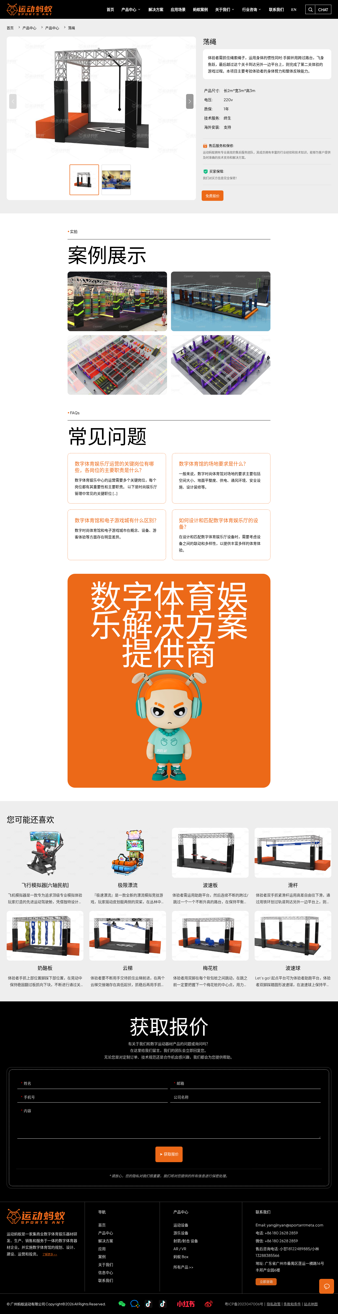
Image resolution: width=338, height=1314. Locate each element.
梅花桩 (210, 949)
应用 (102, 1248)
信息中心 (105, 1272)
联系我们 (105, 1280)
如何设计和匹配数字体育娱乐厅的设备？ (221, 535)
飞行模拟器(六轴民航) (45, 866)
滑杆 (293, 866)
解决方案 (105, 1240)
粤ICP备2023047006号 (244, 1304)
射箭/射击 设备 (185, 1240)
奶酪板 (45, 949)
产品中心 (29, 27)
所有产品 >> (183, 1267)
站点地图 (311, 1304)
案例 (102, 1256)
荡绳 (71, 27)
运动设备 (180, 1224)
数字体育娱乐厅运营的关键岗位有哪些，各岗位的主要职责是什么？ (117, 478)
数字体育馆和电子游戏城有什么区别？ (117, 535)
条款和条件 (292, 1304)
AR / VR (179, 1248)
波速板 (210, 866)
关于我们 (105, 1264)
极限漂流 (127, 866)
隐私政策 (274, 1304)
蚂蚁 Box (180, 1256)
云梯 (127, 949)
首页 (10, 27)
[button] (189, 101)
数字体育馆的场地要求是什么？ (221, 478)
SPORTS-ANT (29, 9)
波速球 (293, 949)
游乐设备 (180, 1232)
